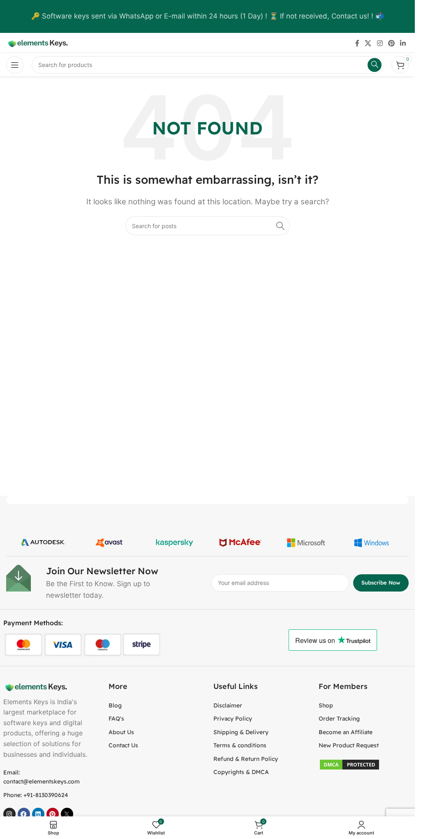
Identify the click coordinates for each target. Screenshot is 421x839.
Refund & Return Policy (245, 759)
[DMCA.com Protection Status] (349, 764)
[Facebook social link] (357, 43)
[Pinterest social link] (391, 43)
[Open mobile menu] (15, 65)
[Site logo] (37, 43)
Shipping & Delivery (240, 732)
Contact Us (123, 745)
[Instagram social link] (379, 43)
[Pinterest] (52, 814)
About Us (121, 732)
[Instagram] (9, 814)
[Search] (280, 225)
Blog (115, 705)
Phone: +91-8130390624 (35, 795)
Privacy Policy (232, 718)
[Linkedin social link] (403, 43)
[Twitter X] (67, 814)
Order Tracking (339, 718)
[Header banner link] (207, 16)
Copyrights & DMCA (241, 772)
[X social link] (368, 43)
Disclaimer (227, 705)
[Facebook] (24, 814)
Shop (326, 705)
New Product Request (349, 745)
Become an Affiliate (345, 732)
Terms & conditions (239, 745)
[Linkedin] (38, 814)
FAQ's (116, 718)
